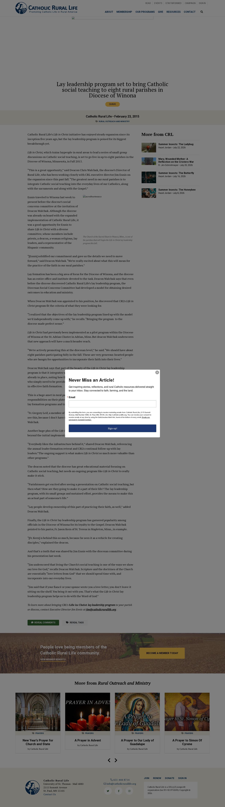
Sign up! (112, 428)
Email (72, 397)
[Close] (157, 372)
